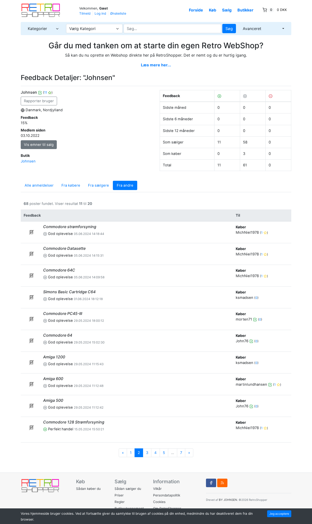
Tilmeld (84, 13)
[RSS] (222, 483)
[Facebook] (211, 483)
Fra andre (125, 185)
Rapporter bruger (39, 101)
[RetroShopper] (45, 10)
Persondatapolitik (166, 495)
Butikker (245, 10)
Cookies (159, 502)
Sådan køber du (88, 489)
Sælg (227, 10)
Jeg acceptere (279, 513)
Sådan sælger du (128, 489)
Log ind (100, 13)
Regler (120, 502)
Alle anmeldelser (39, 185)
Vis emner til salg (39, 144)
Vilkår (157, 489)
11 (46, 92)
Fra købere (70, 185)
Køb (212, 10)
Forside (196, 10)
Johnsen (28, 161)
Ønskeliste (118, 13)
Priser (119, 495)
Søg (229, 28)
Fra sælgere (98, 185)
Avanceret (252, 28)
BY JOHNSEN (228, 500)
